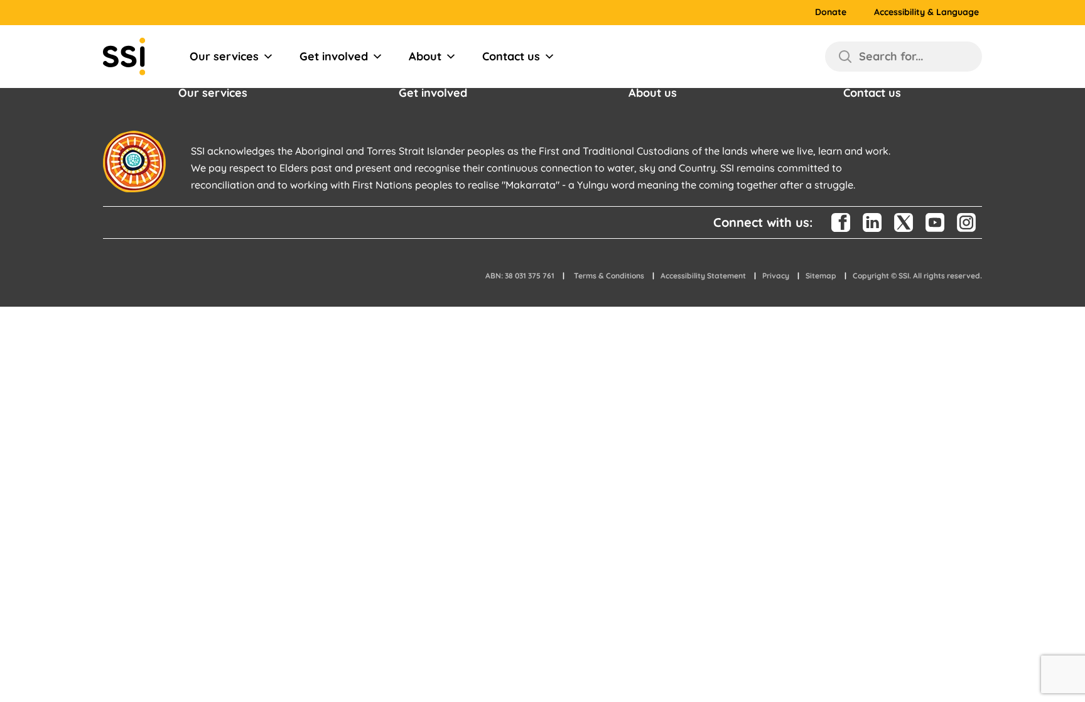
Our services (224, 56)
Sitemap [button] (821, 275)
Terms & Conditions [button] (609, 275)
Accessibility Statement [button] (703, 275)
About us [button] (653, 92)
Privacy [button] (775, 275)
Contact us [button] (872, 92)
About (425, 56)
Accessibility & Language (926, 12)
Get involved (334, 56)
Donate (830, 12)
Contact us (511, 56)
